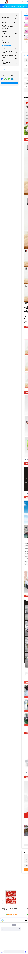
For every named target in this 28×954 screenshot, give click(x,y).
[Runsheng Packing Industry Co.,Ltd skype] (12, 79)
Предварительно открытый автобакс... (9, 25)
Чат (9, 83)
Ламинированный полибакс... (9, 48)
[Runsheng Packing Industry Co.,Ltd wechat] (9, 79)
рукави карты (9, 22)
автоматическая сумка (9, 15)
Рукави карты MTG (9, 28)
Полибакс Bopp (9, 42)
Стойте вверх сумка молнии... (9, 52)
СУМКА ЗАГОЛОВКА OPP (9, 45)
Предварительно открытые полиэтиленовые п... (9, 18)
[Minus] (26, 920)
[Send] (26, 951)
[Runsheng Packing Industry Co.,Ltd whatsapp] (5, 79)
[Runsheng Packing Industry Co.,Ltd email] (2, 79)
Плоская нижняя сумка (9, 55)
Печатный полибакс (9, 36)
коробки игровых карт (9, 33)
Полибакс (9, 31)
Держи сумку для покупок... (9, 63)
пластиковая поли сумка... (9, 39)
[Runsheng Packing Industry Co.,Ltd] (6, 2)
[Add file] (2, 951)
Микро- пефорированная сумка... (9, 59)
